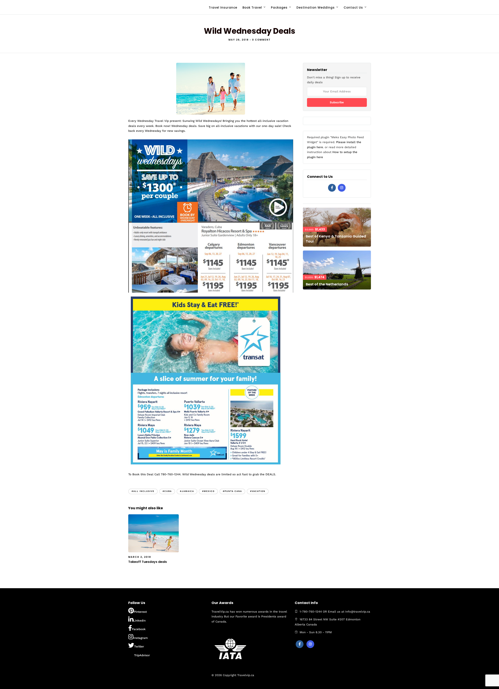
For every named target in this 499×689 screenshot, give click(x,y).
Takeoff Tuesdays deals (147, 562)
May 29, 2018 (238, 39)
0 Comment (261, 39)
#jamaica (187, 491)
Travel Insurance (223, 7)
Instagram (140, 638)
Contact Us (353, 7)
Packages (279, 7)
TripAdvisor (142, 655)
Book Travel (252, 7)
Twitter (139, 646)
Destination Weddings (315, 7)
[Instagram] (342, 188)
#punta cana (232, 491)
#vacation (257, 491)
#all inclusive (143, 491)
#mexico (208, 491)
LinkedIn (139, 620)
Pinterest (140, 612)
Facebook (139, 629)
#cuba (167, 491)
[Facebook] (332, 188)
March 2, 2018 (139, 557)
